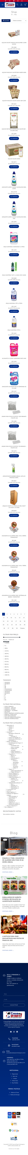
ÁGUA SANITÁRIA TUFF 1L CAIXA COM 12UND (14, 275)
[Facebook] (11, 1032)
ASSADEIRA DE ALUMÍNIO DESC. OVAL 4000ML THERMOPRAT (14, 536)
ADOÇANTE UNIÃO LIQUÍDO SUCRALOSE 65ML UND (14, 217)
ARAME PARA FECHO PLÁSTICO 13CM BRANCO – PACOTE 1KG (14, 417)
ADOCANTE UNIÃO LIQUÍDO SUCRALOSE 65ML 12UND (14, 187)
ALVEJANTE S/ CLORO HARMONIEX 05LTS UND (14, 358)
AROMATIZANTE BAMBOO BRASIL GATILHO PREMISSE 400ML (14, 476)
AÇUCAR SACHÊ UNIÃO (14, 159)
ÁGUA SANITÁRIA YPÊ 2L (14, 330)
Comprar (14, 52)
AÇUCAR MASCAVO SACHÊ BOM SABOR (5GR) (14, 72)
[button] (2, 4)
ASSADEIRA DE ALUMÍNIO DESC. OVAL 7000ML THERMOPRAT (14, 566)
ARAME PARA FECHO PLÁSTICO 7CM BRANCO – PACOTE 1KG (14, 447)
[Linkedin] (17, 1032)
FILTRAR (6, 641)
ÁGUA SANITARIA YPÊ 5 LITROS (14, 303)
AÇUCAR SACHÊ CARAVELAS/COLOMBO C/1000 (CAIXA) (14, 43)
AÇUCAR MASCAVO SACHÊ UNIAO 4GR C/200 (14, 100)
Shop (15, 14)
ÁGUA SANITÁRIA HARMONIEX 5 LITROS (14, 247)
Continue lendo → (8, 872)
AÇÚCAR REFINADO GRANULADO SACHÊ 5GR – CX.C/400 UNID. (14, 129)
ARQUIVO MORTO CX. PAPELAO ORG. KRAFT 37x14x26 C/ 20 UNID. (14, 506)
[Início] (11, 14)
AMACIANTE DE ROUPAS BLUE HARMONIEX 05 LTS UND (14, 387)
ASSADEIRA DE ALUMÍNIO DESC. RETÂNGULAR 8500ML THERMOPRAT (14, 596)
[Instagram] (14, 1032)
